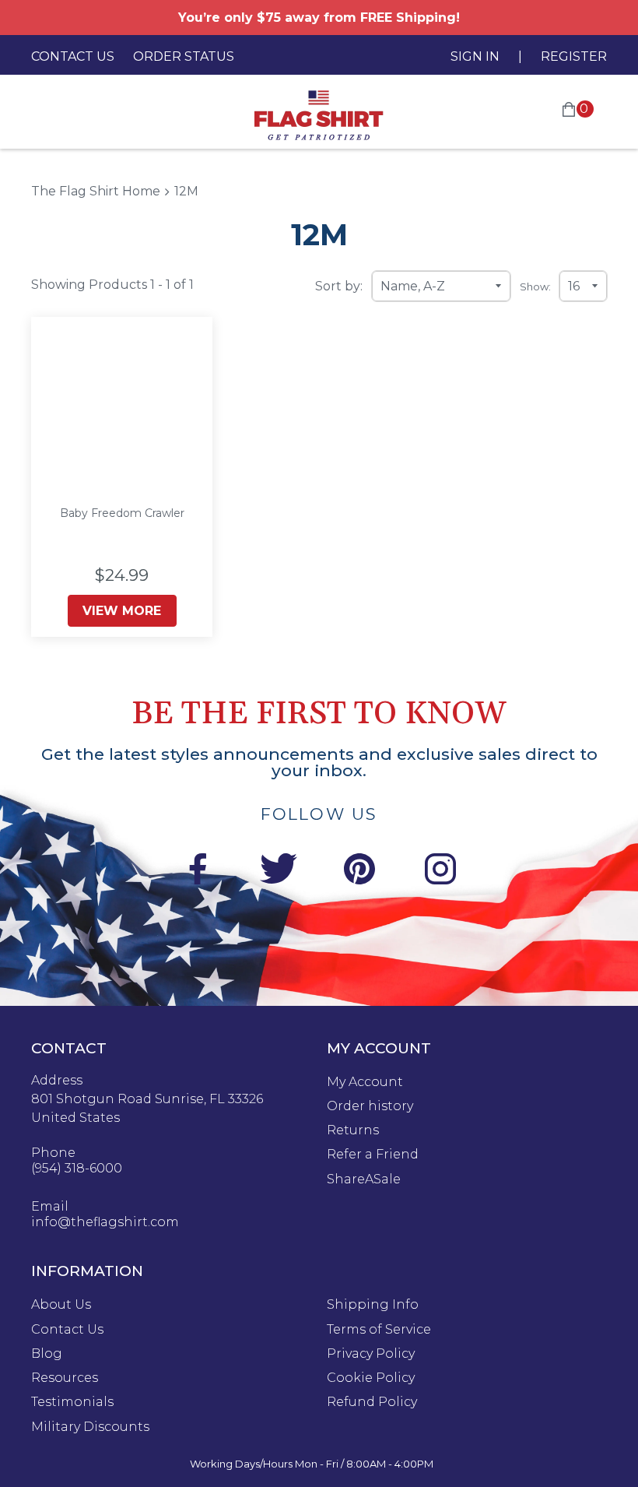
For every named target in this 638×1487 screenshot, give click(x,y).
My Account (365, 1082)
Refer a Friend (373, 1154)
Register (574, 56)
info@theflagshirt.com (105, 1222)
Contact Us (72, 56)
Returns (353, 1130)
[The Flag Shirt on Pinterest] (359, 871)
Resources (64, 1378)
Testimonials (72, 1402)
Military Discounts (90, 1427)
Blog (46, 1354)
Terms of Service (379, 1330)
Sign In (475, 56)
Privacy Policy (371, 1354)
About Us (61, 1305)
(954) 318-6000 (76, 1168)
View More (121, 610)
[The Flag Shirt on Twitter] (278, 871)
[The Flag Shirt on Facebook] (197, 871)
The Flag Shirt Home (95, 191)
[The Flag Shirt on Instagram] (440, 871)
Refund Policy (372, 1402)
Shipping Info (373, 1305)
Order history (370, 1106)
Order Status (183, 56)
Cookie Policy (371, 1378)
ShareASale (364, 1179)
